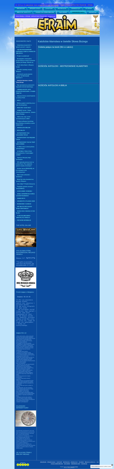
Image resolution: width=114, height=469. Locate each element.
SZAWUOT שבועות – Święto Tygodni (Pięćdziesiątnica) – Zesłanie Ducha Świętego (25, 112)
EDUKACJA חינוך (75, 8)
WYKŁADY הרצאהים (35, 8)
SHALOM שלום (21, 8)
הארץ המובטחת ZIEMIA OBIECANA (45, 12)
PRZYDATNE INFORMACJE (24, 220)
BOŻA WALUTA (21, 130)
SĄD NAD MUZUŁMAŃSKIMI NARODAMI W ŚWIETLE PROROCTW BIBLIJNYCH (25, 51)
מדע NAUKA (88, 8)
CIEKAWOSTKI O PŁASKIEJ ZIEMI (26, 201)
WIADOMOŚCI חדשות (78, 12)
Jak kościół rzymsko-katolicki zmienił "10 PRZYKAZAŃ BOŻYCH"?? (24, 76)
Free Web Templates (74, 466)
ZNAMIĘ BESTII (21, 198)
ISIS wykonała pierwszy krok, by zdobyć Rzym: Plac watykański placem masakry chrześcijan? (25, 163)
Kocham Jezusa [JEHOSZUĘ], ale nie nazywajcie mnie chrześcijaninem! (25, 170)
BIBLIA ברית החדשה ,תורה (23, 12)
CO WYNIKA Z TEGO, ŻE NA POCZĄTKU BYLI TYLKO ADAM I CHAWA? (24, 153)
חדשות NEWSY (63, 12)
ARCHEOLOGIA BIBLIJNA (23, 127)
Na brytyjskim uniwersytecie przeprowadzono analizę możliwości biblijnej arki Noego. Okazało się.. (25, 60)
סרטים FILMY (49, 8)
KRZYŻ (19, 100)
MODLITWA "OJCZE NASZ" (24, 107)
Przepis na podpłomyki (23, 56)
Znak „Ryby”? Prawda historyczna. (26, 184)
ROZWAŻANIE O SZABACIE (24, 204)
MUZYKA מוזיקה (62, 8)
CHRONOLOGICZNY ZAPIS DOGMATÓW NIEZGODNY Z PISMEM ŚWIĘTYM (25, 91)
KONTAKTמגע (92, 12)
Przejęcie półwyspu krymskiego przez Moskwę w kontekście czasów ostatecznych (25, 123)
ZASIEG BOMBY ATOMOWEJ (24, 191)
